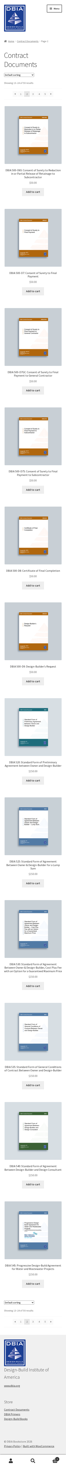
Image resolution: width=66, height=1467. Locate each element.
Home (11, 41)
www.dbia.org (12, 1385)
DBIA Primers (12, 1414)
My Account (11, 1461)
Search (33, 1461)
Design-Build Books (16, 1419)
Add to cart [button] (33, 192)
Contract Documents (28, 41)
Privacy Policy (12, 1446)
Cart (51, 1457)
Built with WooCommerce (38, 1446)
